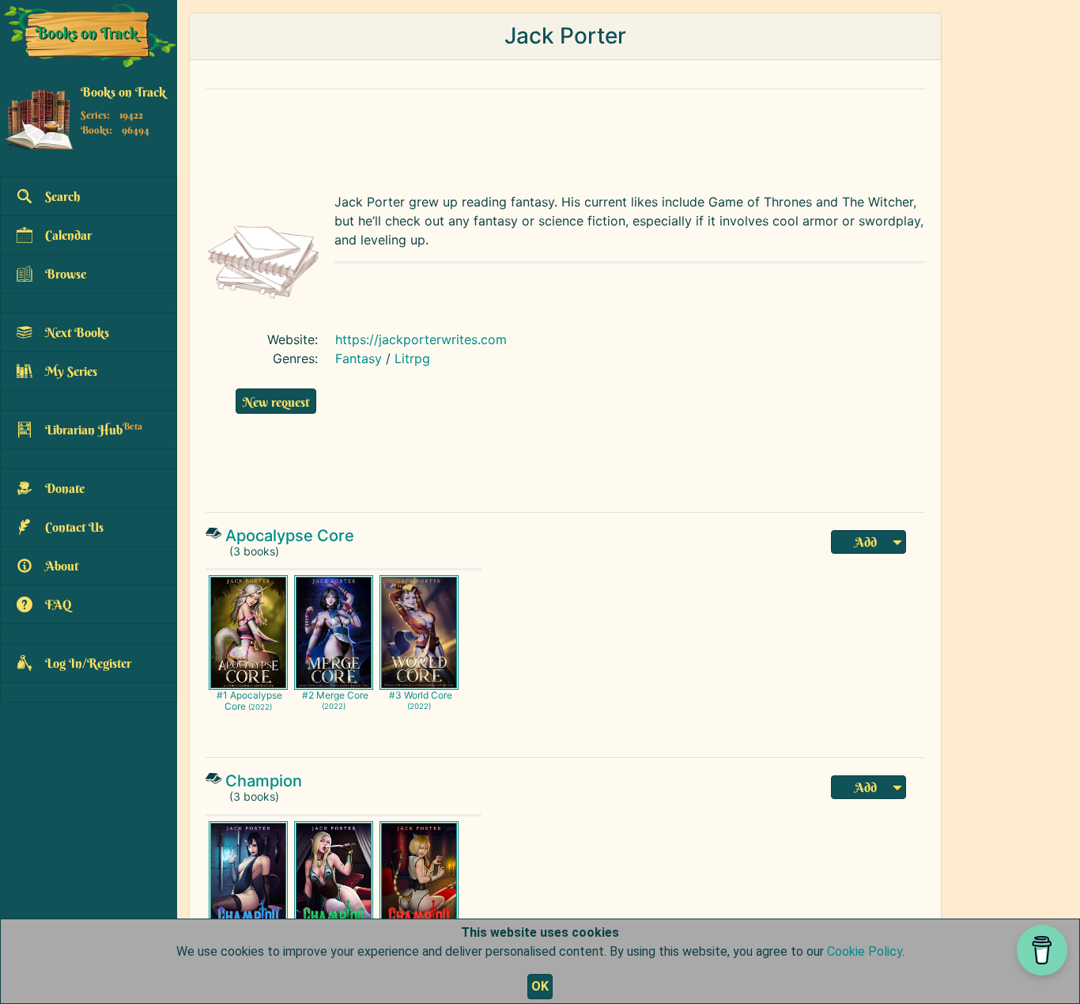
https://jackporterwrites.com (421, 339)
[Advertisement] (565, 137)
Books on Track (123, 92)
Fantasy (358, 358)
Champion (263, 780)
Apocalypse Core (289, 535)
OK (540, 986)
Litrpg (412, 358)
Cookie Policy (864, 951)
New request (276, 402)
